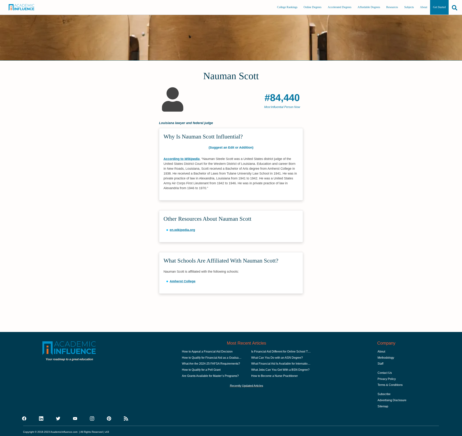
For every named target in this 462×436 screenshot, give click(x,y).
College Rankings (287, 7)
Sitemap (383, 406)
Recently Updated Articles (246, 385)
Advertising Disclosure (392, 400)
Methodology (386, 357)
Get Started (439, 7)
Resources (392, 7)
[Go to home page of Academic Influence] (26, 7)
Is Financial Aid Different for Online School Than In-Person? (289, 351)
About (423, 7)
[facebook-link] (24, 419)
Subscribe (384, 394)
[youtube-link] (75, 419)
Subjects (409, 7)
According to (182, 159)
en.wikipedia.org (182, 230)
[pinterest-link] (109, 419)
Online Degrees (312, 7)
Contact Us (385, 372)
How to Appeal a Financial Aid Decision (207, 351)
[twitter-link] (58, 419)
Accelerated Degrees (339, 7)
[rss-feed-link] (126, 419)
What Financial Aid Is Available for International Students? (288, 363)
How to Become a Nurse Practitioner (274, 375)
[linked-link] (41, 419)
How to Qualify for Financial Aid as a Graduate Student (217, 357)
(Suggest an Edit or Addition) (231, 147)
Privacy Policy (387, 378)
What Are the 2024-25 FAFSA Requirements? (211, 363)
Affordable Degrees (369, 7)
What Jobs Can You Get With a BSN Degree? (280, 369)
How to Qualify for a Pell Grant (201, 369)
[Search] (455, 7)
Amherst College (182, 281)
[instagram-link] (92, 419)
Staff (380, 363)
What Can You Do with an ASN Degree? (277, 357)
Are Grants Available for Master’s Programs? (210, 375)
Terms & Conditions (390, 384)
